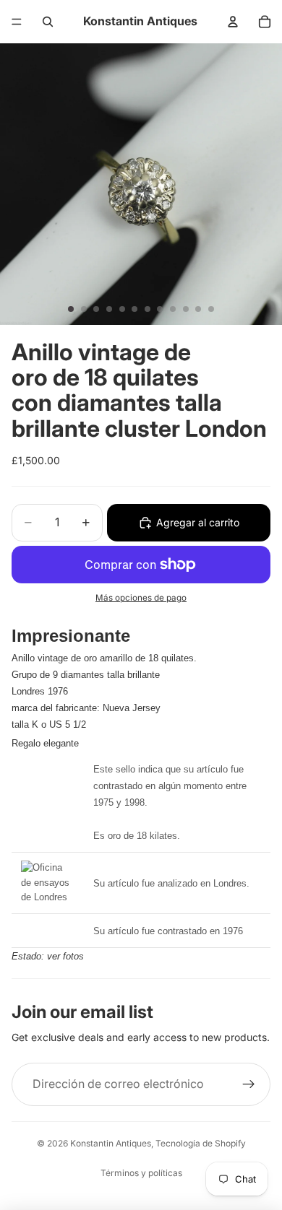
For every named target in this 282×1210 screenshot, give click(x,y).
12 (211, 309)
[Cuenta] (233, 22)
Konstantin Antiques (110, 1143)
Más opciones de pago (141, 598)
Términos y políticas (141, 1172)
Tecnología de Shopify (200, 1143)
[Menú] (16, 21)
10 (186, 309)
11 (198, 309)
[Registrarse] (249, 1084)
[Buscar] (48, 22)
